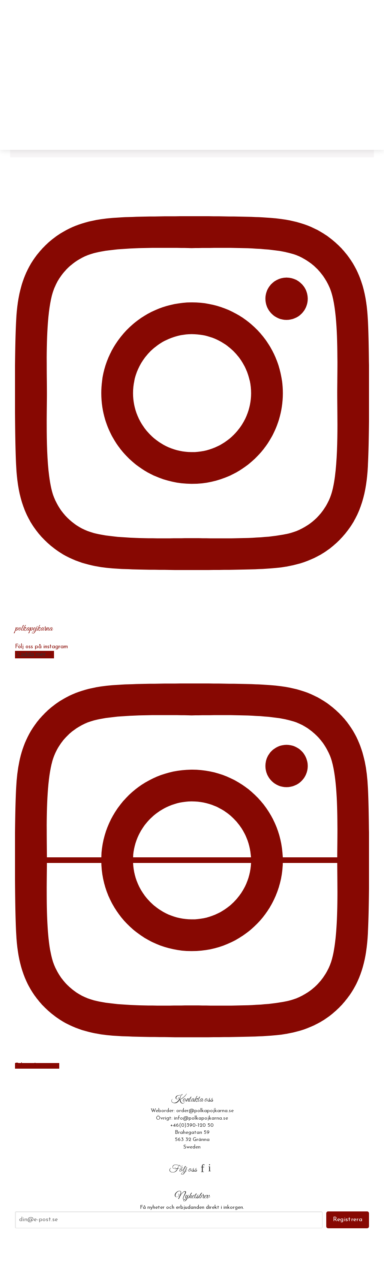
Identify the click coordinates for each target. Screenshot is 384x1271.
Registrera (347, 1220)
